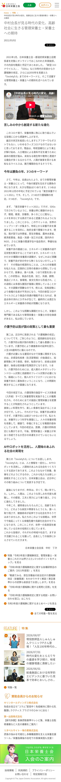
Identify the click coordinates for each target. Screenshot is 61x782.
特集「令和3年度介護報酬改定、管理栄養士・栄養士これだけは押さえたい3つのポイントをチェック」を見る (32, 559)
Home (6, 13)
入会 (29, 5)
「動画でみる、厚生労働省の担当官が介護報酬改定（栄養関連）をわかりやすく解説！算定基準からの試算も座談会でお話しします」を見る (31, 578)
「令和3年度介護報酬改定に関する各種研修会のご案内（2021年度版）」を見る (32, 568)
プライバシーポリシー (43, 770)
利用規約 (22, 770)
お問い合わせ (22, 774)
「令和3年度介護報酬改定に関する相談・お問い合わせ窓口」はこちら (32, 596)
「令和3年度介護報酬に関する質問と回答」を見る (32, 588)
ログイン (45, 5)
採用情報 (9, 770)
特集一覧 (12, 687)
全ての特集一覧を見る (45, 613)
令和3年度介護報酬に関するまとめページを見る (32, 603)
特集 (14, 13)
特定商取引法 (40, 774)
